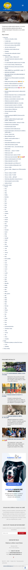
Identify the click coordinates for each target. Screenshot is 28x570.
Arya (6, 190)
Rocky (6, 318)
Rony (6, 320)
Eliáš (6, 234)
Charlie (6, 211)
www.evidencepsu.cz (8, 566)
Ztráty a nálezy (6, 348)
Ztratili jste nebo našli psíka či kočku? (12, 53)
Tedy (6, 330)
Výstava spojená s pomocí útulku (12, 181)
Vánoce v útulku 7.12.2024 (10, 174)
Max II (6, 291)
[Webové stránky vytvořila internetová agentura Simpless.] (25, 567)
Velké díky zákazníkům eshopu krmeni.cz (13, 179)
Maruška (6, 283)
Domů (5, 21)
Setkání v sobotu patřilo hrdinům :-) (12, 138)
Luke (6, 275)
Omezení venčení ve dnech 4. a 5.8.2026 (13, 105)
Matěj (6, 285)
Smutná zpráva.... (8, 140)
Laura (6, 268)
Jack (6, 248)
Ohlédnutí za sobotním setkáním (12, 101)
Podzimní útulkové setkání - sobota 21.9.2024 (14, 122)
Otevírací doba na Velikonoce (11, 109)
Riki (5, 316)
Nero (6, 303)
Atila (6, 192)
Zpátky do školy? (8, 183)
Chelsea (6, 213)
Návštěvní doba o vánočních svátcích (12, 96)
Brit (5, 209)
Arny (6, 188)
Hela (6, 244)
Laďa (6, 260)
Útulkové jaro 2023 (9, 152)
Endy (6, 236)
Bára (6, 199)
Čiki (5, 215)
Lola (6, 271)
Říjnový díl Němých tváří (10, 136)
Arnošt (6, 186)
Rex (5, 314)
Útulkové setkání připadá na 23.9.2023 (13, 159)
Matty (6, 287)
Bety (6, 207)
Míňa (6, 297)
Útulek (4, 340)
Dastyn (6, 221)
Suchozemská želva (9, 326)
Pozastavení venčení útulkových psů (12, 128)
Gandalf (6, 238)
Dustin (6, 232)
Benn (6, 203)
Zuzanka (7, 338)
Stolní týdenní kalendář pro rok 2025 (12, 142)
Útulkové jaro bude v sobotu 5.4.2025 (12, 154)
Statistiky (7, 51)
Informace (5, 37)
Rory (6, 322)
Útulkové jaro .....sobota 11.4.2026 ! (12, 150)
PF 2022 (6, 113)
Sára (6, 324)
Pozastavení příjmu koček (10, 126)
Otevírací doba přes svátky (10, 111)
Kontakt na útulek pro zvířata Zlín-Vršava (13, 342)
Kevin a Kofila (7, 258)
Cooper (6, 217)
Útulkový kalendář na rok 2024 (11, 161)
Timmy (6, 332)
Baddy (6, 194)
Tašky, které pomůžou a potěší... (11, 144)
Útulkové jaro (7, 148)
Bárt (6, 201)
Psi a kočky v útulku (7, 185)
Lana (6, 262)
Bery (6, 205)
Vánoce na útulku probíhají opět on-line (13, 165)
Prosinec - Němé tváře (9, 134)
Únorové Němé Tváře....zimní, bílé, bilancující (14, 146)
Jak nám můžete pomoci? (10, 47)
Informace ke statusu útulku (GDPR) (12, 45)
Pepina (6, 310)
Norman (6, 305)
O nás (6, 344)
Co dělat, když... (8, 41)
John (6, 254)
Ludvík (6, 273)
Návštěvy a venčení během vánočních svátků (14, 99)
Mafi (6, 279)
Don (5, 227)
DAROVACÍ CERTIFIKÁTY (10, 72)
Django (6, 225)
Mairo (6, 281)
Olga (6, 308)
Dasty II (6, 219)
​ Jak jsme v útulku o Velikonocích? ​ (12, 57)
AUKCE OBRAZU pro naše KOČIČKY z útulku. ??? (15, 70)
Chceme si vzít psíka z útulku (11, 39)
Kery (6, 256)
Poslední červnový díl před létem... (12, 124)
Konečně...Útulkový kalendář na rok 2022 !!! (14, 83)
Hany (6, 242)
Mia (5, 295)
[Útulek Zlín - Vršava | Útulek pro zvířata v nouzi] (14, 6)
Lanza (6, 264)
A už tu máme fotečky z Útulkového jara (13, 64)
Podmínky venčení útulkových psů (12, 49)
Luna (6, 277)
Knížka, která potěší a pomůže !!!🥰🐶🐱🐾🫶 (14, 81)
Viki (5, 334)
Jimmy (6, 252)
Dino (6, 223)
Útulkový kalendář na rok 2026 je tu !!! (12, 163)
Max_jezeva (7, 293)
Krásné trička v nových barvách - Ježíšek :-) (14, 85)
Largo (6, 266)
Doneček (6, 229)
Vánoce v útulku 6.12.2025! (10, 172)
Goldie (6, 240)
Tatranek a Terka (8, 328)
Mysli (6, 299)
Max (6, 289)
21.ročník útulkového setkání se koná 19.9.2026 (15, 62)
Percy (6, 312)
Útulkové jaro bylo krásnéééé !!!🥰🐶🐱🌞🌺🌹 (15, 157)
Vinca (6, 336)
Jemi (6, 250)
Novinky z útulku (6, 55)
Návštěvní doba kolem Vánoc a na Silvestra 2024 (15, 94)
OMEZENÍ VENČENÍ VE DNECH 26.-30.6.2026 (14, 103)
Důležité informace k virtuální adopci (12, 43)
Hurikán (6, 246)
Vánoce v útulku (8, 167)
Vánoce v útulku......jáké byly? (11, 177)
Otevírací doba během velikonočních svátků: (14, 107)
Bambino (7, 197)
